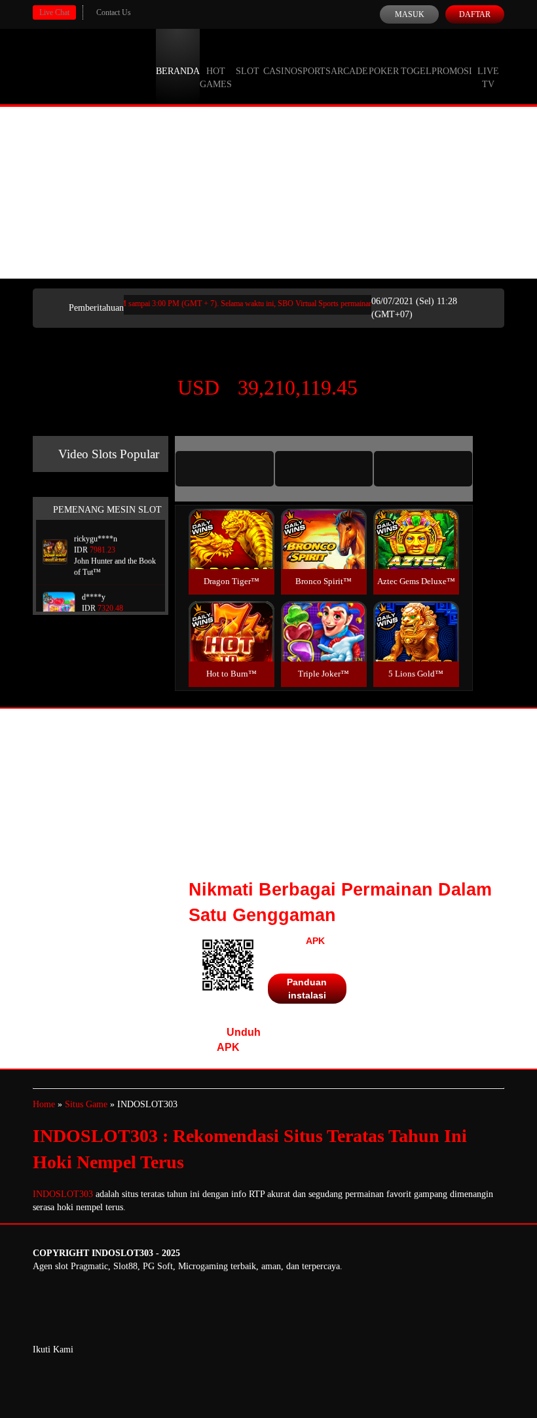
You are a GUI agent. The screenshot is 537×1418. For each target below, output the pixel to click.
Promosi (452, 71)
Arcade (349, 71)
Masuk (409, 14)
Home (44, 1104)
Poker (384, 71)
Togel (416, 71)
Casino (280, 71)
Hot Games (216, 77)
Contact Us (113, 12)
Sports (314, 71)
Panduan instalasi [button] (307, 988)
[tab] (225, 468)
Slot (247, 71)
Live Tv (488, 77)
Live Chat (54, 12)
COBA (231, 523)
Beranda (178, 71)
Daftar (475, 14)
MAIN (231, 553)
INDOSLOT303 (63, 1194)
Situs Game (86, 1104)
